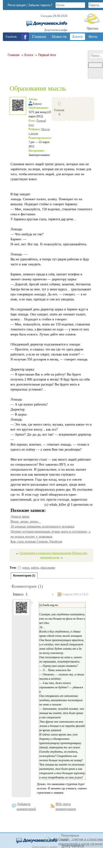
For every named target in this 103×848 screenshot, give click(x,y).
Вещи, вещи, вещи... (26, 521)
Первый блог (47, 54)
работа (35, 567)
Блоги (28, 54)
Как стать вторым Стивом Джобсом (36, 541)
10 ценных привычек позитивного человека (42, 526)
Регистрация (17, 5)
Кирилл (37, 103)
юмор (26, 567)
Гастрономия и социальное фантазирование (45, 553)
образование (47, 567)
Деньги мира (20, 516)
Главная (13, 54)
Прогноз (92, 28)
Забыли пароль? (40, 5)
